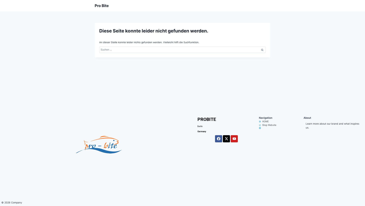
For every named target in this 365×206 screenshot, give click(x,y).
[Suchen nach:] (182, 49)
